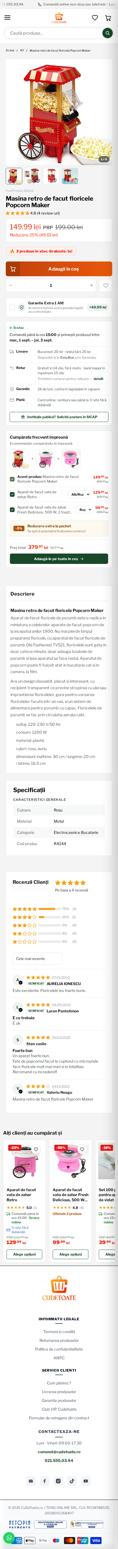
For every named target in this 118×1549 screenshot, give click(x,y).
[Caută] (107, 33)
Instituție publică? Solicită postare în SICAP (62, 417)
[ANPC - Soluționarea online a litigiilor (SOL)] (50, 1524)
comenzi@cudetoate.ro (59, 1451)
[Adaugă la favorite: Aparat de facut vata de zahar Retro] (36, 1149)
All (22, 50)
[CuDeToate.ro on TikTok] (72, 1481)
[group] (59, 112)
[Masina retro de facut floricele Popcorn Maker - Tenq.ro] (59, 112)
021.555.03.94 (59, 1460)
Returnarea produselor (59, 1340)
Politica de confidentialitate (59, 1349)
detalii (98, 379)
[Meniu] (7, 18)
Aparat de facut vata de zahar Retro (21, 1194)
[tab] (14, 176)
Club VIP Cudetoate (59, 1409)
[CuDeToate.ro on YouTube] (86, 1481)
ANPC (59, 1357)
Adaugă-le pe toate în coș (56, 559)
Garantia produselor (59, 1400)
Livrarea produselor (59, 1391)
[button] (18, 213)
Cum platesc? (59, 1383)
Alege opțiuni (24, 1254)
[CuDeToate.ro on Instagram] (58, 1481)
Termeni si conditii (59, 1331)
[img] (38, 977)
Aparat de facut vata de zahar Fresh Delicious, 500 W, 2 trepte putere (70, 1195)
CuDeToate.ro (32, 1508)
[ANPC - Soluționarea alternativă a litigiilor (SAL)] (87, 1524)
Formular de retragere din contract (59, 1418)
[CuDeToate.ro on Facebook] (45, 1481)
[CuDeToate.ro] (58, 17)
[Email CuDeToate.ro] (31, 1481)
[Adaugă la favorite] (105, 285)
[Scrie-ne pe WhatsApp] (9, 1538)
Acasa (10, 50)
